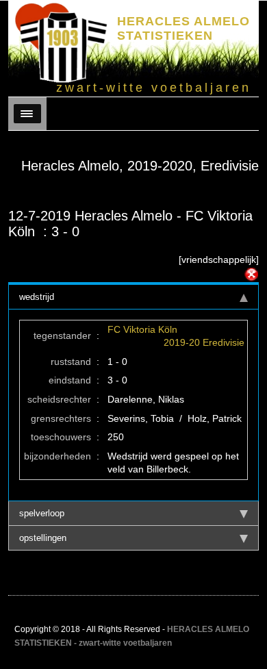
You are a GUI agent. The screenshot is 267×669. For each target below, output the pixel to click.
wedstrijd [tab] (36, 297)
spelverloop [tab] (41, 513)
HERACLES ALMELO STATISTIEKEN (183, 28)
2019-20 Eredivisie (204, 342)
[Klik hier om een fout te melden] (251, 274)
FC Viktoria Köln (142, 329)
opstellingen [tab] (42, 538)
